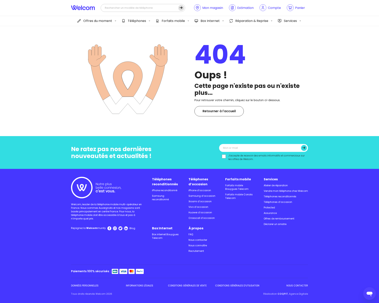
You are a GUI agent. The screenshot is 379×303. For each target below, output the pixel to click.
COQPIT (283, 293)
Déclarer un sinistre (275, 224)
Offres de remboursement (279, 218)
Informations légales (139, 285)
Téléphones (137, 21)
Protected (269, 207)
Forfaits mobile (173, 21)
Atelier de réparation (276, 185)
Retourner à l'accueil (219, 111)
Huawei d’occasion (200, 212)
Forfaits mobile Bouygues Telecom (237, 187)
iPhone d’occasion (200, 190)
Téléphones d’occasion (198, 181)
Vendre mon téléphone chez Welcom (286, 191)
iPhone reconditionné (164, 190)
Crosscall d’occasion (202, 218)
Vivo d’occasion (198, 207)
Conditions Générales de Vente (187, 285)
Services (290, 21)
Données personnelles (85, 285)
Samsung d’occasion (202, 196)
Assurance (270, 213)
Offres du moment (97, 21)
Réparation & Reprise (251, 21)
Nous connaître (198, 245)
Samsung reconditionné (160, 197)
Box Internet (210, 21)
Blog (132, 228)
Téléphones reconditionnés (165, 181)
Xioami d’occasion (200, 201)
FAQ (191, 234)
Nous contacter (198, 240)
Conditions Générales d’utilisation (237, 285)
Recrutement (196, 251)
